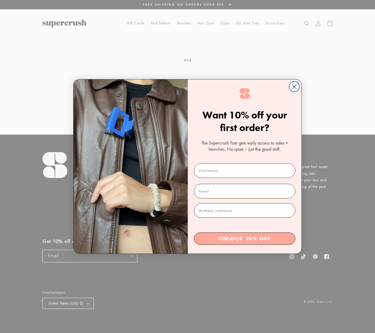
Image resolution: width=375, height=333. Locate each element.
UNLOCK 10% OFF (245, 238)
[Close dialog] (294, 86)
